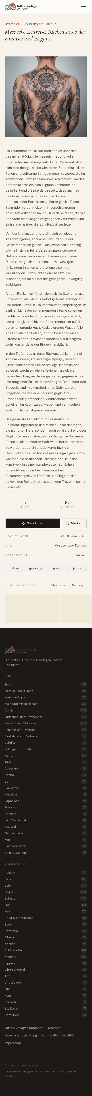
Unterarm (45, 931)
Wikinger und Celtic (45, 749)
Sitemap (54, 1028)
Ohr (45, 989)
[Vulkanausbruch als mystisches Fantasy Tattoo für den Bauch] (68, 608)
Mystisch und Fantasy (24, 24)
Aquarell (45, 827)
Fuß (45, 905)
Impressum (13, 1043)
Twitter (38, 568)
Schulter (45, 898)
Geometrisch (45, 833)
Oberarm (45, 937)
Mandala (45, 794)
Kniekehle (45, 1002)
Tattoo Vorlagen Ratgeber (24, 1028)
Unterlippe (45, 1015)
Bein (45, 886)
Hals (45, 911)
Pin (79, 568)
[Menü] (83, 6)
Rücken (52, 24)
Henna (45, 775)
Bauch (45, 924)
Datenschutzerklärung (21, 1035)
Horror (45, 755)
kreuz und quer (45, 697)
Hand (45, 879)
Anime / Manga (45, 853)
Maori (45, 840)
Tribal (45, 762)
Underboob (45, 982)
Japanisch (45, 801)
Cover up (45, 768)
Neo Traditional (45, 820)
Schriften (45, 743)
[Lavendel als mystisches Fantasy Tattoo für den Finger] (32, 608)
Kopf (45, 996)
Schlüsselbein (45, 950)
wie (83, 213)
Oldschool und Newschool (45, 717)
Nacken (45, 944)
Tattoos (37, 453)
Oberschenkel (45, 970)
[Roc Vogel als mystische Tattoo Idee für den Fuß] (14, 608)
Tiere (45, 684)
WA (58, 568)
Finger (45, 892)
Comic (45, 710)
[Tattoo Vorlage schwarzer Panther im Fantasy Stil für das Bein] (50, 608)
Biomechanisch (45, 846)
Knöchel (45, 957)
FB (17, 568)
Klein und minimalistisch (45, 704)
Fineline (45, 807)
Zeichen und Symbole (45, 730)
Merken (76, 523)
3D (45, 781)
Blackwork (45, 788)
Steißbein (45, 1008)
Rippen (45, 963)
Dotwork (45, 814)
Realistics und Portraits (45, 736)
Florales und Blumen (45, 691)
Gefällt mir (35, 523)
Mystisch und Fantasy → (69, 585)
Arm (45, 976)
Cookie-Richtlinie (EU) (58, 1035)
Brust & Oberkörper (45, 918)
